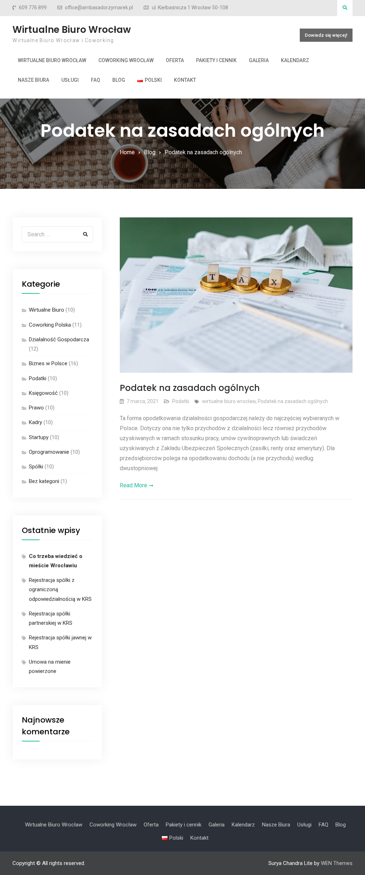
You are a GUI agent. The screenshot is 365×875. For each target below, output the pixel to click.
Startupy (38, 437)
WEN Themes (337, 863)
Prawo (36, 407)
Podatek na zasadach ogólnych (190, 388)
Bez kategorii (44, 481)
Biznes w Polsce (48, 363)
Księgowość (43, 393)
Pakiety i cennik (216, 60)
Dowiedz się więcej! (326, 35)
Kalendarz (295, 60)
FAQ (95, 80)
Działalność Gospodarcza (59, 339)
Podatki (180, 401)
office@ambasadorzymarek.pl (99, 8)
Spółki (36, 466)
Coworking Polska (50, 325)
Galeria (259, 60)
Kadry (35, 422)
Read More (133, 485)
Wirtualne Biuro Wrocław (71, 29)
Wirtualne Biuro (46, 310)
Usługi (70, 80)
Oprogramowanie (49, 452)
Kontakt (185, 80)
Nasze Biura (33, 80)
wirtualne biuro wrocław (229, 401)
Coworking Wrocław (126, 60)
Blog (118, 80)
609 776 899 (33, 8)
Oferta (175, 60)
